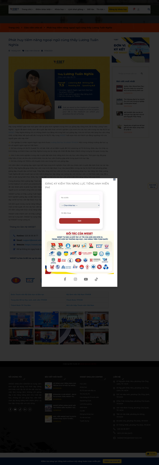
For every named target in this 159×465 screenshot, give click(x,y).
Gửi (79, 221)
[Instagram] (75, 279)
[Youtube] (85, 279)
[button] (114, 179)
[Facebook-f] (64, 279)
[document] (79, 232)
